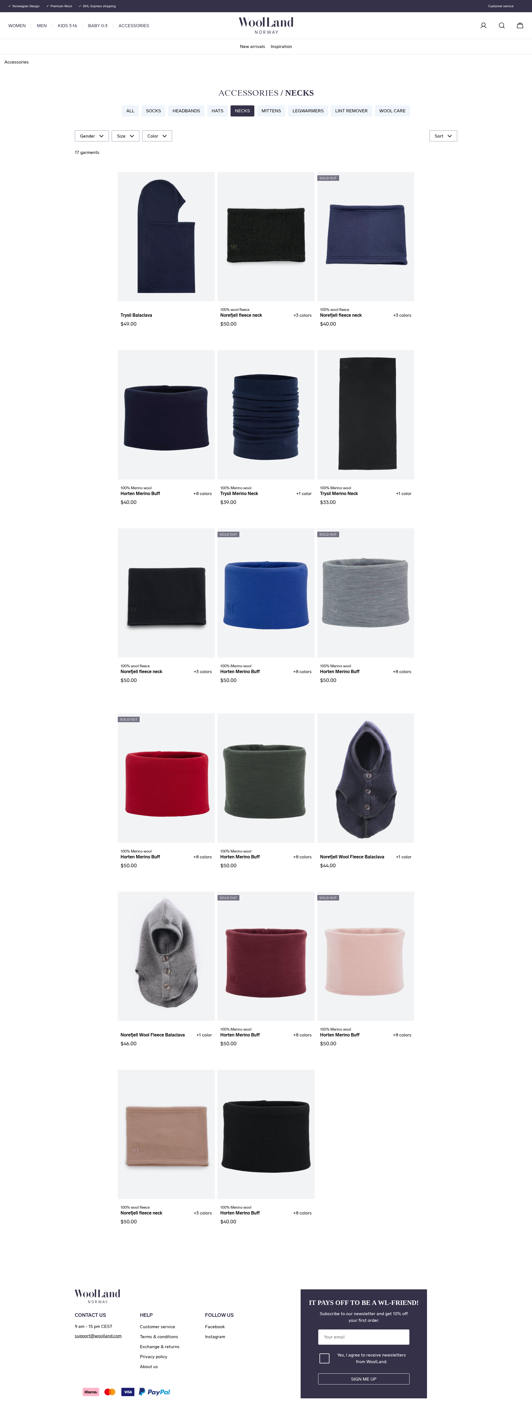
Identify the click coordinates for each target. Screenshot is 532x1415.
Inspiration (281, 46)
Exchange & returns (160, 1346)
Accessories (134, 25)
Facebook (215, 1326)
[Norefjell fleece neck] (266, 236)
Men (42, 25)
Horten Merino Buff (140, 493)
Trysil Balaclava (136, 315)
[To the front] (288, 25)
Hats (217, 110)
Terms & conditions (159, 1336)
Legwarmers (308, 110)
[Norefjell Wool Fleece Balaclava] (365, 778)
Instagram (215, 1336)
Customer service (500, 6)
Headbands (186, 110)
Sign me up (363, 1379)
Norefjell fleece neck (241, 315)
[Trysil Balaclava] (166, 236)
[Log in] (483, 25)
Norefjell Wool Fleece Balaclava (352, 856)
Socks (153, 110)
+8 (202, 493)
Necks (242, 110)
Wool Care (392, 110)
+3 (302, 315)
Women (17, 25)
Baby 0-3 (98, 25)
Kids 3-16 (67, 25)
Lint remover (351, 110)
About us (149, 1366)
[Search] (502, 25)
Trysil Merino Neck (239, 493)
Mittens (271, 110)
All (130, 110)
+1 (304, 493)
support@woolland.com (98, 1335)
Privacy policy (153, 1356)
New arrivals (252, 46)
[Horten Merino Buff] (166, 414)
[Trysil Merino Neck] (266, 414)
